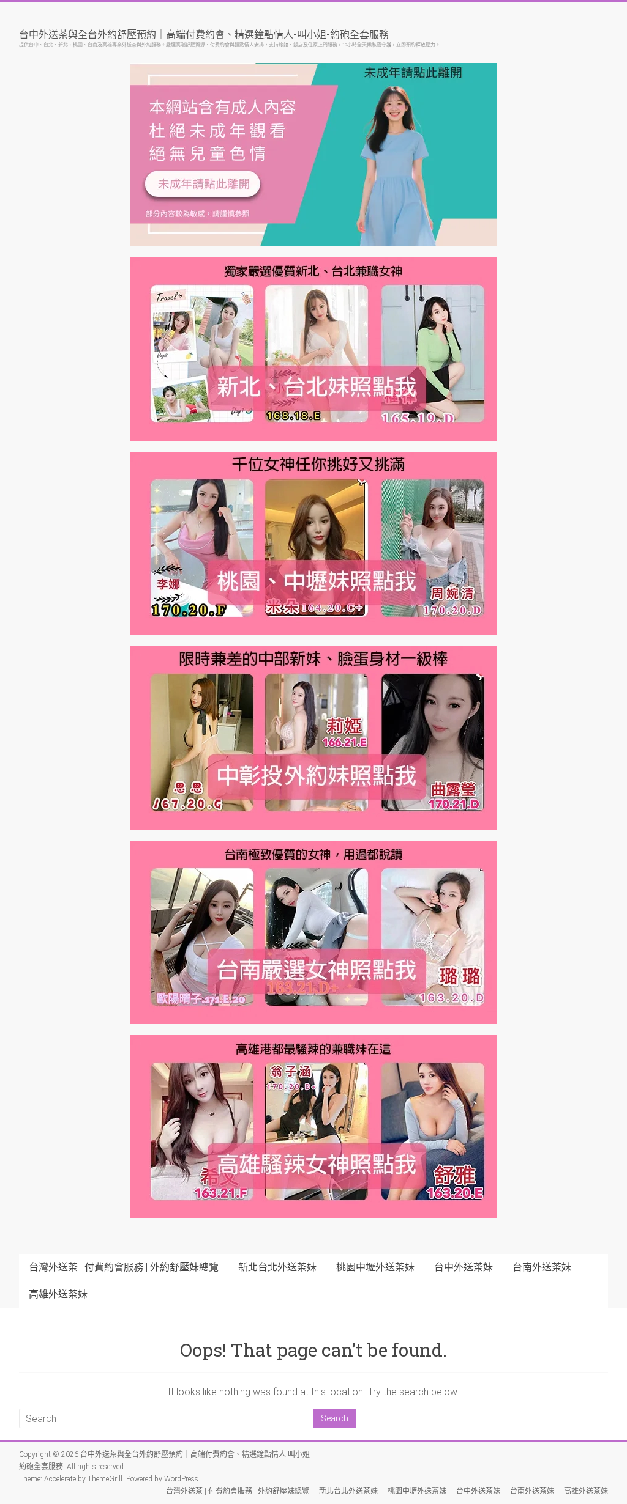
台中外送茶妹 (463, 1267)
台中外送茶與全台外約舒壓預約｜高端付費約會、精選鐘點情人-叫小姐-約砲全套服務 (204, 34)
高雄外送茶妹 (58, 1294)
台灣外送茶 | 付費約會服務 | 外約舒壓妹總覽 (124, 1267)
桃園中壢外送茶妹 (375, 1267)
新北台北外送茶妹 (277, 1267)
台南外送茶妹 (541, 1267)
